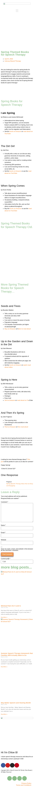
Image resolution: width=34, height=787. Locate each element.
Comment (4, 502)
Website (3, 540)
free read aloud (23, 427)
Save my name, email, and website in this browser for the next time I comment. (17, 549)
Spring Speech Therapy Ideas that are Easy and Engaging (19, 484)
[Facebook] (3, 765)
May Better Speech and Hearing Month (16, 703)
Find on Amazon (10, 427)
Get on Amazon (10, 400)
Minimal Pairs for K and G (11, 606)
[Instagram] (12, 765)
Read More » (4, 617)
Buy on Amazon (10, 329)
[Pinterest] (17, 765)
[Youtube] (7, 765)
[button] (17, 10)
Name (3, 525)
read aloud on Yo (23, 400)
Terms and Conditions (23, 785)
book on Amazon (15, 131)
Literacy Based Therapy (13, 61)
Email (3, 532)
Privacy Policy (26, 783)
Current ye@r (5, 558)
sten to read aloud (24, 329)
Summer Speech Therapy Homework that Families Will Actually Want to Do (17, 654)
